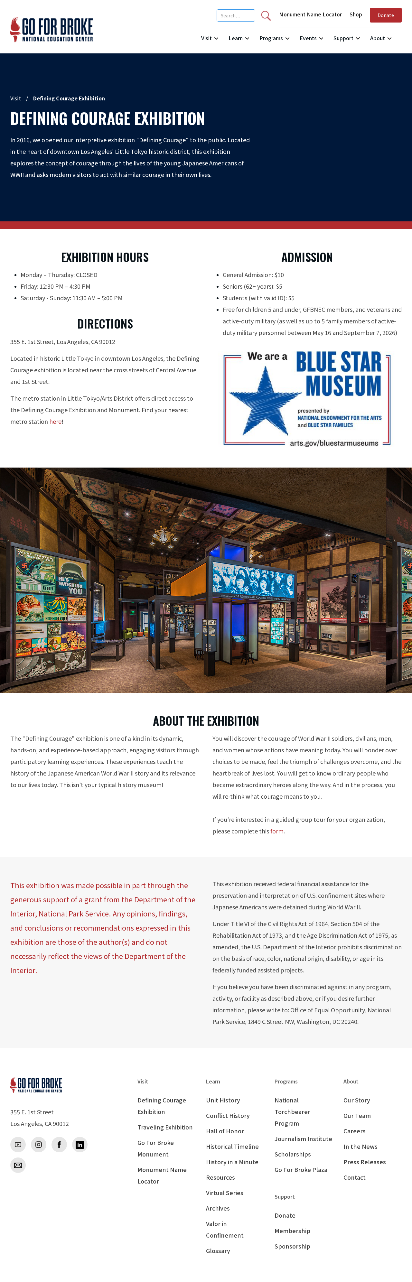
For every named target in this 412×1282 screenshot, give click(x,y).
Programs (271, 38)
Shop (356, 14)
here (55, 421)
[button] (209, 41)
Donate (386, 15)
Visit (206, 38)
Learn (236, 38)
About (377, 38)
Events (308, 38)
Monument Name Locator (310, 14)
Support (343, 38)
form (277, 831)
